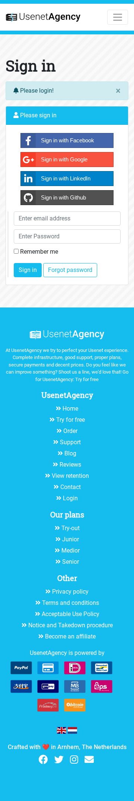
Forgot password (70, 269)
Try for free (87, 379)
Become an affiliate (70, 636)
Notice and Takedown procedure (70, 625)
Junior (70, 539)
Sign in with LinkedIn (64, 178)
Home (70, 408)
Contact (70, 487)
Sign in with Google (63, 159)
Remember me (39, 251)
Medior (70, 550)
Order (70, 430)
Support (70, 442)
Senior (70, 561)
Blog (70, 453)
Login (70, 498)
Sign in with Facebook (66, 140)
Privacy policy (70, 591)
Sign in (28, 269)
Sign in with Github (62, 197)
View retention (70, 475)
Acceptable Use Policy (70, 614)
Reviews (70, 464)
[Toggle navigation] (117, 17)
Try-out (70, 528)
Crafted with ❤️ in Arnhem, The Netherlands (67, 747)
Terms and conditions (70, 602)
